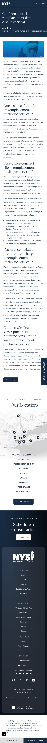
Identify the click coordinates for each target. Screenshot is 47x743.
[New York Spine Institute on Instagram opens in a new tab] (13, 680)
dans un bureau (19, 369)
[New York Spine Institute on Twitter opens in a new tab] (27, 680)
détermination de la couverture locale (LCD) (21, 277)
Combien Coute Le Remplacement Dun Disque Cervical (24, 31)
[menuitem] (13, 680)
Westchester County (23, 464)
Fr (10, 28)
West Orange (23, 487)
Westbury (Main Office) (24, 455)
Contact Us (23, 537)
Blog (15, 28)
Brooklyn (23, 468)
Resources (23, 593)
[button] (4, 734)
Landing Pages (23, 491)
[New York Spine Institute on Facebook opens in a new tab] (20, 680)
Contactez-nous (22, 362)
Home (4, 28)
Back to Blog (10, 380)
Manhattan (23, 459)
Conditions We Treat (23, 589)
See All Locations (23, 501)
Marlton (23, 482)
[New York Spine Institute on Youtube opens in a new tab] (33, 680)
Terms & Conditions (13, 698)
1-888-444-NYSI (11, 733)
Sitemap (38, 698)
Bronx (23, 473)
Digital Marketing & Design (25, 708)
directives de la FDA (28, 243)
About (23, 580)
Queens (23, 478)
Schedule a (23, 524)
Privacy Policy (27, 698)
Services (23, 584)
